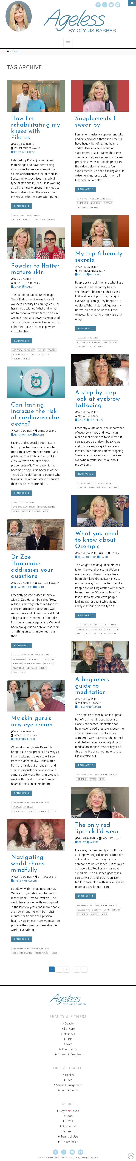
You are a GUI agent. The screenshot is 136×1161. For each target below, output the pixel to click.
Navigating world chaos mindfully (27, 863)
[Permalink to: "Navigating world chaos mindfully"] (36, 834)
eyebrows (81, 487)
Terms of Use (69, 1136)
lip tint (107, 909)
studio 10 (36, 354)
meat (53, 659)
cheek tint (96, 909)
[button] (68, 42)
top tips (91, 346)
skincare (81, 346)
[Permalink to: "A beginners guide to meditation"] (100, 657)
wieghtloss (100, 633)
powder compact (21, 354)
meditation (82, 779)
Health (39, 434)
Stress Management (89, 706)
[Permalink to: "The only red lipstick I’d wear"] (100, 802)
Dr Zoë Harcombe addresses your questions (32, 567)
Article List (69, 1126)
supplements (82, 207)
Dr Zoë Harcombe (46, 506)
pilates (37, 215)
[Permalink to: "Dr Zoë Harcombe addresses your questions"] (36, 534)
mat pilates (26, 215)
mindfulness (26, 952)
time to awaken (42, 952)
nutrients (17, 663)
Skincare (94, 274)
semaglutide (98, 629)
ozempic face (83, 629)
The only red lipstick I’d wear (97, 828)
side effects (112, 629)
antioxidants (19, 659)
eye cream (28, 806)
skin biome (43, 811)
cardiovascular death (23, 502)
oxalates (48, 663)
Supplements (69, 1090)
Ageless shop (83, 909)
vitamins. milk (19, 672)
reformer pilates (21, 219)
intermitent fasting (31, 511)
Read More (20, 206)
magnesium (96, 203)
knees (15, 215)
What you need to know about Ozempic (96, 540)
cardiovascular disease (24, 506)
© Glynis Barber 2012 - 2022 (52, 1157)
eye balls (17, 806)
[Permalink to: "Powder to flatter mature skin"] (36, 243)
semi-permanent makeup (100, 487)
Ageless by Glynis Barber (101, 198)
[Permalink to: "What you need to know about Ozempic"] (100, 511)
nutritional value (33, 663)
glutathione (82, 203)
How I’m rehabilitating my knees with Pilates (35, 128)
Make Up (29, 286)
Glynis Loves (69, 1110)
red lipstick (82, 914)
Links (69, 1131)
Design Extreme (89, 1157)
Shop (69, 1115)
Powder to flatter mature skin (35, 269)
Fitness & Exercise (24, 152)
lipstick (116, 909)
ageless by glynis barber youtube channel (32, 654)
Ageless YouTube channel (88, 342)
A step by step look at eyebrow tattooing (97, 399)
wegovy (88, 633)
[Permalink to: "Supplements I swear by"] (100, 96)
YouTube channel (21, 358)
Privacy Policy (69, 1141)
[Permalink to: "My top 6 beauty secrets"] (100, 231)
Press (69, 1120)
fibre (45, 659)
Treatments (96, 419)
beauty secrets (110, 342)
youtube (113, 633)
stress (93, 779)
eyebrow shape (84, 483)
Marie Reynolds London (24, 811)
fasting (16, 511)
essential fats (34, 659)
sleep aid (108, 203)
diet (104, 624)
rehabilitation (38, 219)
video (51, 219)
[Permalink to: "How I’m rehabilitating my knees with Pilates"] (36, 96)
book (15, 952)
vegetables (32, 667)
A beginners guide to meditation (92, 686)
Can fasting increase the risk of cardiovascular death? (35, 414)
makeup (41, 350)
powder (52, 350)
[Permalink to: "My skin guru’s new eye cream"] (36, 695)
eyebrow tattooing (103, 483)
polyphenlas (18, 667)
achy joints (82, 198)
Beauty (81, 274)
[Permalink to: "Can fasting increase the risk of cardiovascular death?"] (36, 382)
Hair (69, 1038)
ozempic (113, 624)
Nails (69, 1044)
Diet (69, 1079)
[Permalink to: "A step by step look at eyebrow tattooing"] (100, 370)
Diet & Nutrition (22, 434)
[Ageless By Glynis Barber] (68, 999)
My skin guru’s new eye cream (32, 721)
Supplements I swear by (95, 122)
